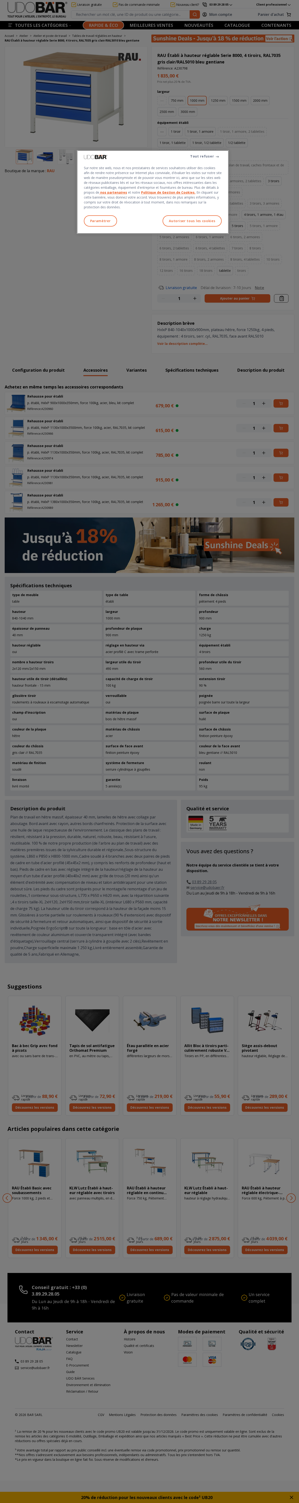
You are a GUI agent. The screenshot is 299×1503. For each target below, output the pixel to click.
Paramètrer (100, 221)
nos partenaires (113, 192)
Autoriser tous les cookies (192, 221)
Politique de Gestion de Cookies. (168, 192)
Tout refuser (202, 156)
